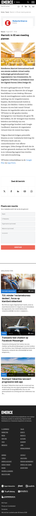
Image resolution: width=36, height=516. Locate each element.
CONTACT (23, 455)
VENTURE (4, 439)
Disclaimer (4, 509)
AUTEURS (23, 439)
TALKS (22, 429)
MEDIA (3, 435)
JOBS (21, 445)
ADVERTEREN (24, 468)
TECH (3, 442)
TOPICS (4, 458)
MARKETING (5, 432)
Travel (18, 2)
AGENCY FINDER (6, 465)
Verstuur (18, 247)
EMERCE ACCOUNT (7, 461)
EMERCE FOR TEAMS (26, 465)
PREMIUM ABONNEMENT (26, 461)
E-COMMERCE (5, 429)
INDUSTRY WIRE (6, 474)
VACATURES (23, 458)
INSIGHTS (23, 435)
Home (2, 12)
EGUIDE (3, 468)
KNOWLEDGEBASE (25, 448)
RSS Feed (4, 503)
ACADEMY (23, 442)
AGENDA (4, 455)
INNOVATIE (4, 445)
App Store (11, 163)
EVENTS (22, 432)
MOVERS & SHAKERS (7, 471)
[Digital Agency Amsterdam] (8, 486)
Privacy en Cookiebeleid (8, 506)
